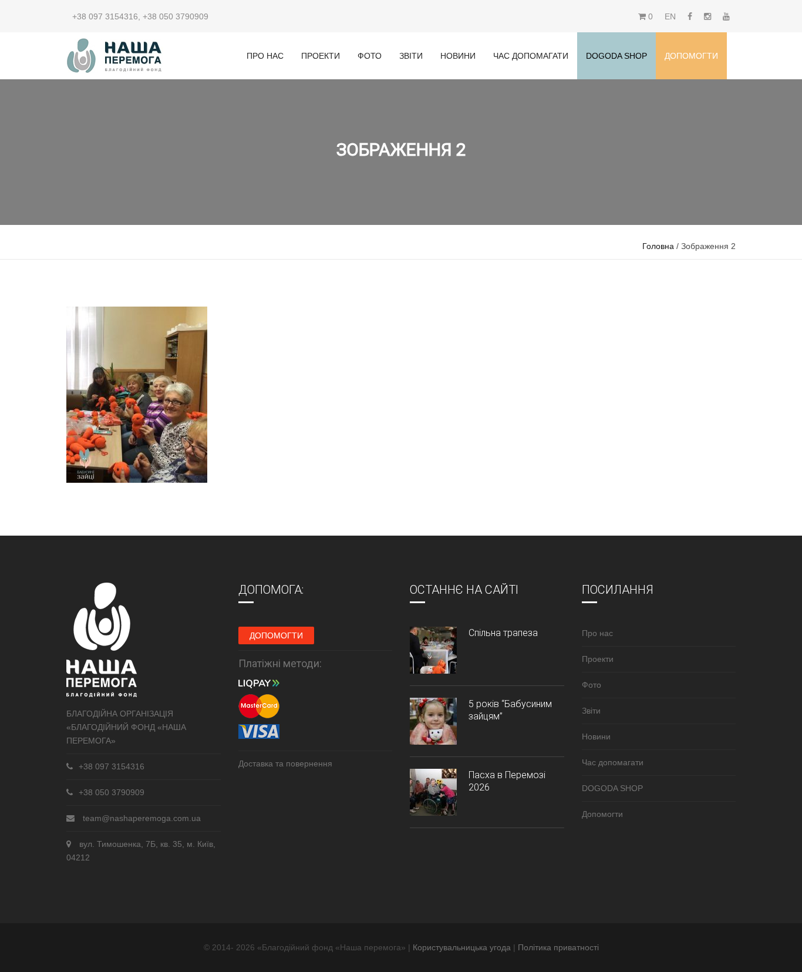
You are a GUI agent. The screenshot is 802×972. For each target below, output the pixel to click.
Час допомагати (530, 55)
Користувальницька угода (463, 947)
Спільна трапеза (503, 632)
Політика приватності (558, 947)
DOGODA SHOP (612, 788)
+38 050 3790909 (175, 16)
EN (670, 16)
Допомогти (691, 55)
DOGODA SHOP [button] (616, 55)
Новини (458, 55)
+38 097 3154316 (105, 16)
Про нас (265, 55)
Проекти (320, 55)
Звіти (411, 55)
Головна (658, 246)
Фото (370, 55)
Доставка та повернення (285, 763)
